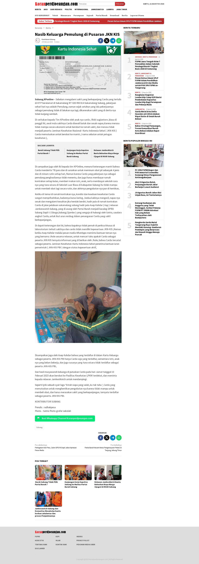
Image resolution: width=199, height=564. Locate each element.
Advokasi (138, 57)
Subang (39, 427)
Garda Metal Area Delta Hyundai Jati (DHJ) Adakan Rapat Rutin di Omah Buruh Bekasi (147, 115)
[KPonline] (56, 4)
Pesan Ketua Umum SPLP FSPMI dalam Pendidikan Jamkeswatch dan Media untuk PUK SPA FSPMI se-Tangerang (133, 21)
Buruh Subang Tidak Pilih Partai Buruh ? (46, 483)
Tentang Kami (41, 544)
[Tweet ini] (106, 40)
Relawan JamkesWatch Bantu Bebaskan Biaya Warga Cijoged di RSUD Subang (106, 153)
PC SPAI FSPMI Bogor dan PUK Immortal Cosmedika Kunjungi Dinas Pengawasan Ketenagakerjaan (148, 174)
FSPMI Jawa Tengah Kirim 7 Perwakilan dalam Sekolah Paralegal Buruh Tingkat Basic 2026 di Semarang (147, 65)
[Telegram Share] (112, 40)
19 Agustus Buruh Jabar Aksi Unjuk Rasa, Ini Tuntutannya (148, 193)
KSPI (57, 536)
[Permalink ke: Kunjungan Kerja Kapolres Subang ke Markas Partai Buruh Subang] (78, 472)
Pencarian (120, 4)
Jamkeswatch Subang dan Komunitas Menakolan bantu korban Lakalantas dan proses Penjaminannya (48, 512)
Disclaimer (40, 548)
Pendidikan (153, 57)
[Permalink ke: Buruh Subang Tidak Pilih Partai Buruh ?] (48, 472)
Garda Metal (140, 109)
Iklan (58, 540)
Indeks (79, 536)
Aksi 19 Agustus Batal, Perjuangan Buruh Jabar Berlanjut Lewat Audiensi (147, 184)
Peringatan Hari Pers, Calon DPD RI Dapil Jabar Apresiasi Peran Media (55, 447)
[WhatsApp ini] (119, 40)
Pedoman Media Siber (85, 544)
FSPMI (37, 536)
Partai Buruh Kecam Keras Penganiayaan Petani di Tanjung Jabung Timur (103, 447)
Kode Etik (39, 540)
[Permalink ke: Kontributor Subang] (37, 40)
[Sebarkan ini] (100, 40)
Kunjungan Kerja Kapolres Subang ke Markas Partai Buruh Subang (78, 153)
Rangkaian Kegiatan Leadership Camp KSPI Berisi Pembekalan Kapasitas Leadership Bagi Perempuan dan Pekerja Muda (148, 100)
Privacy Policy (82, 540)
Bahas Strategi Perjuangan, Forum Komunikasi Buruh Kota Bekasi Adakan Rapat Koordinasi (148, 129)
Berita (145, 57)
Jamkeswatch (146, 73)
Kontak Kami (61, 544)
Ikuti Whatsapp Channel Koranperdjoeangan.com (67, 418)
